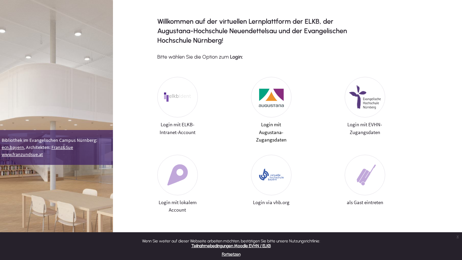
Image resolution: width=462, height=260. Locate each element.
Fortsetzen (231, 254)
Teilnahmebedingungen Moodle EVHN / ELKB (231, 245)
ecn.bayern (13, 147)
